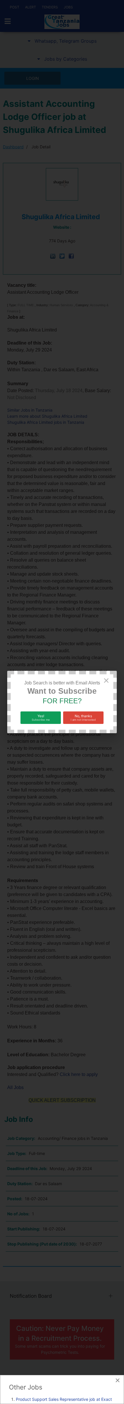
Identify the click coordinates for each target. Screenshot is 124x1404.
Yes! (41, 717)
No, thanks (83, 717)
